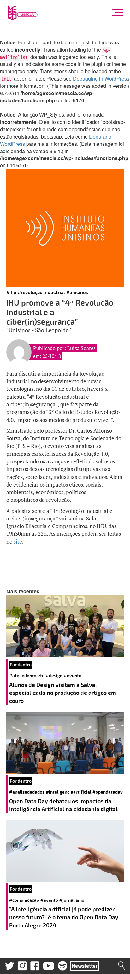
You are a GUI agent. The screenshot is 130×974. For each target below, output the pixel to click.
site (18, 541)
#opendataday (107, 792)
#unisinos (77, 292)
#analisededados (26, 792)
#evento (72, 675)
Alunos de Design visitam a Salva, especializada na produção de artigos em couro (62, 692)
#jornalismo (71, 900)
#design (54, 675)
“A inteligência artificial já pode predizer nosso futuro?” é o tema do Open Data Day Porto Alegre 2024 (63, 917)
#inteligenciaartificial (68, 792)
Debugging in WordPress (101, 78)
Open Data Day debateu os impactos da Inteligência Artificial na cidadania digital (64, 805)
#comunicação (24, 900)
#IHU (11, 292)
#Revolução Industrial (41, 292)
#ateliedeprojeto (26, 675)
